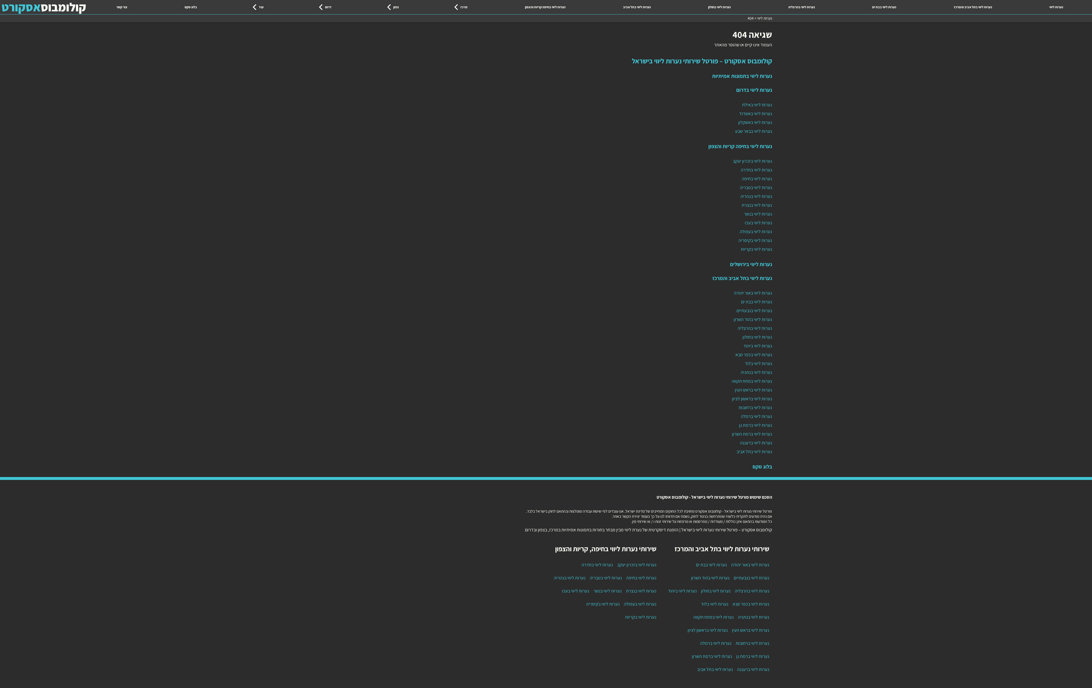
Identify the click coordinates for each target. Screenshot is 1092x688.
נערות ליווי (1056, 7)
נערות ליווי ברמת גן (755, 425)
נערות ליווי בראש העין (753, 390)
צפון (396, 7)
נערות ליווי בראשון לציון (752, 399)
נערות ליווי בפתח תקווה (752, 381)
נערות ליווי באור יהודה (753, 293)
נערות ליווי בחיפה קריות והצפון (545, 7)
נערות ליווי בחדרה (756, 170)
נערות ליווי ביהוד (757, 346)
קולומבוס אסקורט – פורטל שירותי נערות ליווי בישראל (702, 60)
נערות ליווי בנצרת (757, 205)
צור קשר (121, 7)
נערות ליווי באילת (757, 105)
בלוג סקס (191, 7)
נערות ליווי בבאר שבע (753, 131)
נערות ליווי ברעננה (756, 443)
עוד (261, 7)
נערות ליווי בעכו (758, 223)
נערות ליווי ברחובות (755, 408)
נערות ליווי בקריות (756, 249)
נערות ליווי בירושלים (751, 264)
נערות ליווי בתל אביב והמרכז (973, 7)
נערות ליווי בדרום (754, 89)
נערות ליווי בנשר (758, 214)
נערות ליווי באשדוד (755, 114)
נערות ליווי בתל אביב (637, 7)
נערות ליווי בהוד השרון (753, 319)
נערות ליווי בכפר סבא (753, 355)
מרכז (464, 7)
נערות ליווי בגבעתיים (754, 311)
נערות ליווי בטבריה (756, 187)
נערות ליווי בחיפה (757, 179)
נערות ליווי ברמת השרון (752, 434)
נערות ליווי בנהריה (756, 196)
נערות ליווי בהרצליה (801, 7)
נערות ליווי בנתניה (756, 372)
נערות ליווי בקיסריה (755, 240)
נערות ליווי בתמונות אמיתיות (742, 75)
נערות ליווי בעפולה (756, 232)
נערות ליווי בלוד (758, 363)
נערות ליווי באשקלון (755, 122)
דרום (328, 7)
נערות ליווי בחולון (719, 7)
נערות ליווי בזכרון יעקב (752, 161)
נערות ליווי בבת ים (884, 7)
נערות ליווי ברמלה (756, 416)
